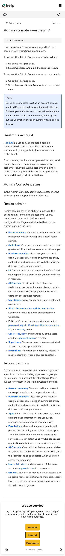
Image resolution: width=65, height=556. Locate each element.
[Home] (8, 6)
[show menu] (60, 5)
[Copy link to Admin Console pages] (45, 184)
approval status (26, 338)
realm (9, 143)
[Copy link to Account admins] (33, 363)
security (21, 329)
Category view (15, 23)
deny (24, 333)
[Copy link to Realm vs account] (38, 135)
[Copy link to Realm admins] (31, 203)
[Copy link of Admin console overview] (49, 30)
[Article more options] (59, 23)
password (13, 325)
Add (18, 333)
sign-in (23, 325)
